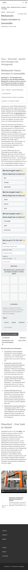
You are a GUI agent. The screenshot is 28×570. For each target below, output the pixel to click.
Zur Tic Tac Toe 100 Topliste (10, 334)
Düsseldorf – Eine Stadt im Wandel (10, 101)
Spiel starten (14, 266)
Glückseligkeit (5, 556)
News (8, 7)
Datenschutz (4, 534)
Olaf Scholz (7, 230)
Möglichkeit (19, 113)
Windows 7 (4, 551)
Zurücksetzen (14, 304)
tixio (9, 566)
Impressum (4, 530)
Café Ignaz (4, 547)
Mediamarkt (7, 187)
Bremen (6, 204)
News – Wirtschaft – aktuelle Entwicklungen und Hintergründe (12, 91)
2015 (5, 208)
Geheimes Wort (7, 249)
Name (4, 243)
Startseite (3, 7)
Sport (5, 225)
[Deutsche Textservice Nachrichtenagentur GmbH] (5, 500)
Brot (5, 178)
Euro (8, 130)
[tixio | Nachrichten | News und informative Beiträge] (4, 2)
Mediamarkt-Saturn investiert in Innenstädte (13, 97)
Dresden (6, 182)
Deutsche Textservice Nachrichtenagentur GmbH (16, 499)
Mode (20, 431)
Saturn (6, 199)
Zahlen (17, 126)
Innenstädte (7, 221)
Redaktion (4, 539)
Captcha (5, 256)
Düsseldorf (4, 77)
